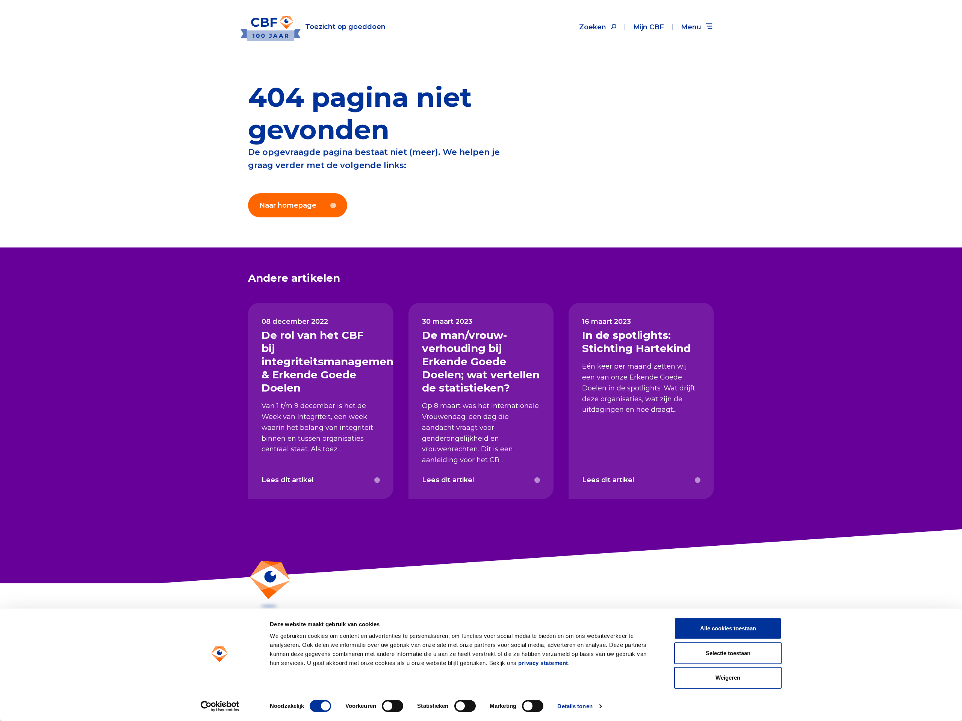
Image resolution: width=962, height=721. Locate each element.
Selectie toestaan (728, 653)
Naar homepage (287, 205)
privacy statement (543, 663)
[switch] (392, 706)
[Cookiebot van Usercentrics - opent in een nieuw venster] (220, 706)
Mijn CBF (648, 27)
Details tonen (574, 706)
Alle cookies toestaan (728, 628)
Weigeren (727, 677)
